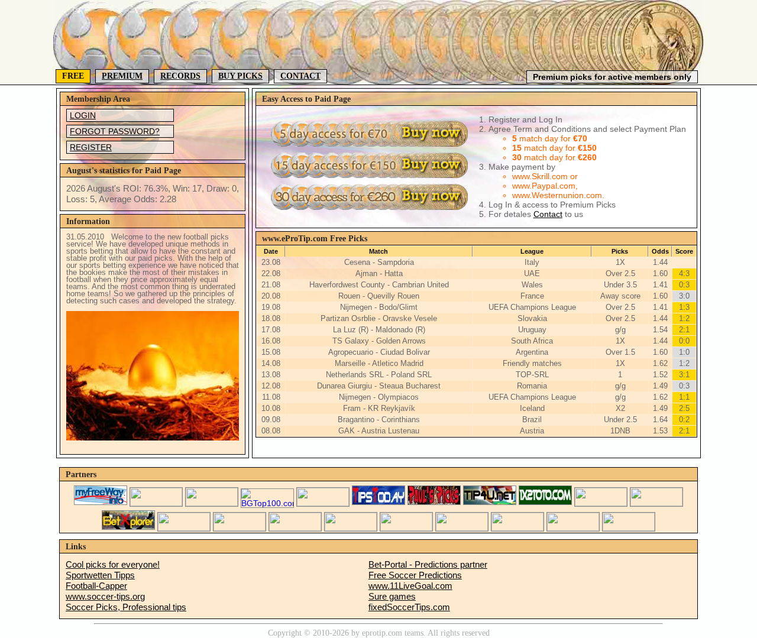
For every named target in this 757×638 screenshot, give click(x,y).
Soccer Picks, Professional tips (126, 607)
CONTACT (300, 76)
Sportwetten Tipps (100, 575)
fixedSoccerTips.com (409, 607)
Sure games (392, 596)
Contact (547, 214)
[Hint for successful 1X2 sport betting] (350, 528)
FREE (73, 76)
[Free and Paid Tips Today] (378, 503)
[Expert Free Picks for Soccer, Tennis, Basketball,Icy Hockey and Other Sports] (156, 503)
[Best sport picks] (406, 528)
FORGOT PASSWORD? (115, 131)
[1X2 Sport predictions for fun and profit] (462, 528)
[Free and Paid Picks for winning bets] (128, 528)
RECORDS (180, 76)
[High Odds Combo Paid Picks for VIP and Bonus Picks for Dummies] (239, 528)
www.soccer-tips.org (105, 596)
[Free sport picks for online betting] (100, 503)
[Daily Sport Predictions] (656, 503)
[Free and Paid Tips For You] (489, 503)
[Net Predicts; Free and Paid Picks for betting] (573, 528)
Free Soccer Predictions (415, 575)
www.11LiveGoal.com (410, 586)
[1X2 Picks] (545, 503)
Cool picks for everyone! (113, 564)
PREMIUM (122, 76)
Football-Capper (96, 586)
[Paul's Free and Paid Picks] (434, 503)
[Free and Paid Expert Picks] (323, 503)
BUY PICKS (240, 76)
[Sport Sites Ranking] (212, 503)
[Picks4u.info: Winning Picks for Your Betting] (184, 528)
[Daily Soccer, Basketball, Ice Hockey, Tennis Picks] (601, 503)
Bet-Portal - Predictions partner (427, 564)
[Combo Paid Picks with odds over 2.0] (295, 528)
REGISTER (91, 147)
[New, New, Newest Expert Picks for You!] (517, 528)
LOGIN (83, 115)
